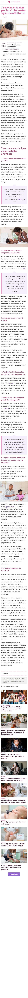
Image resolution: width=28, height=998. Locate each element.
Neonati (3, 776)
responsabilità (9, 507)
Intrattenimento (6, 705)
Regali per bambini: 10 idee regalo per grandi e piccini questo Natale (11, 709)
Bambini (3, 752)
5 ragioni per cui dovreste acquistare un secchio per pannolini (11, 868)
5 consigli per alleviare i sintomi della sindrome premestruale (13, 845)
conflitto (23, 269)
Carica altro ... (14, 874)
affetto (20, 199)
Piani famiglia (5, 729)
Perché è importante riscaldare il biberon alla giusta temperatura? (13, 801)
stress (11, 383)
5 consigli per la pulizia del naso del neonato (13, 823)
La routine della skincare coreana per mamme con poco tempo (13, 779)
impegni (6, 408)
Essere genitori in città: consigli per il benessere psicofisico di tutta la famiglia (13, 733)
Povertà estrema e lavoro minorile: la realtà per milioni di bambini (12, 756)
